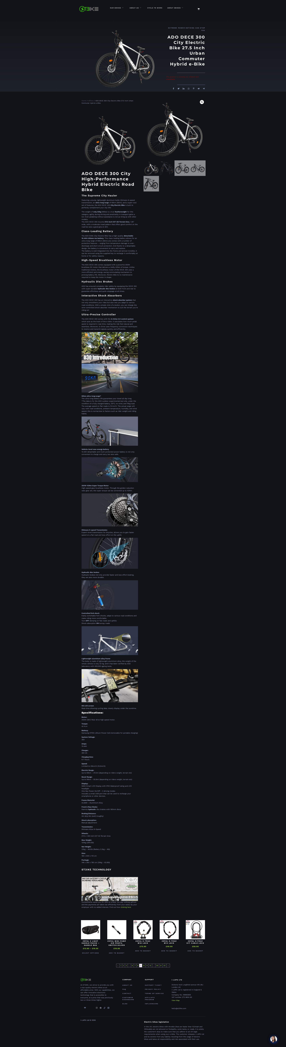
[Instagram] (96, 1007)
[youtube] (85, 1007)
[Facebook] (81, 1007)
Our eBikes (115, 8)
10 (144, 966)
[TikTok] (104, 1007)
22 (164, 966)
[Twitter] (88, 1007)
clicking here (126, 907)
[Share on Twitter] (177, 88)
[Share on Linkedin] (182, 88)
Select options (90, 953)
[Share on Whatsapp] (187, 88)
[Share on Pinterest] (193, 88)
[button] (204, 8)
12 (150, 966)
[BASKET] (198, 9)
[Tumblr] (108, 1007)
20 (157, 966)
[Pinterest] (100, 1007)
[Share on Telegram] (203, 88)
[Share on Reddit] (198, 88)
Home (84, 101)
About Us (134, 8)
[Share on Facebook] (172, 88)
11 (147, 966)
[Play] (110, 347)
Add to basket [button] (117, 953)
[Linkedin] (92, 1007)
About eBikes (174, 8)
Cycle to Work (154, 8)
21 (161, 966)
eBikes (91, 101)
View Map (176, 1000)
